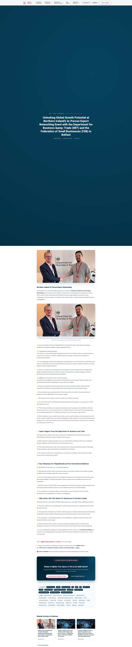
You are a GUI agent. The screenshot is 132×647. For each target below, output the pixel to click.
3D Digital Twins (78, 589)
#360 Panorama (82, 600)
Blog (54, 113)
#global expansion (78, 597)
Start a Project (105, 2)
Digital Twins (86, 587)
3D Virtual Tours (60, 113)
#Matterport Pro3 (42, 605)
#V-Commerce (51, 602)
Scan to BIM (70, 589)
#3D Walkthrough (42, 602)
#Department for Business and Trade (65, 597)
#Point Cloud (81, 602)
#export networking (57, 595)
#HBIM (88, 600)
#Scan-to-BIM (53, 600)
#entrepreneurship (47, 595)
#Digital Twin (68, 602)
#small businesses (52, 597)
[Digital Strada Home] (28, 2)
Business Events (48, 589)
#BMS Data (74, 605)
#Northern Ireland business (68, 595)
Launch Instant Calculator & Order (57, 576)
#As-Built (68, 605)
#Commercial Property (43, 600)
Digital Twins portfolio (47, 541)
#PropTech (60, 600)
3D (80, 587)
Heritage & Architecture (59, 589)
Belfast (58, 587)
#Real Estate (81, 605)
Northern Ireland (66, 587)
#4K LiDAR (75, 602)
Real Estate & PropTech (67, 592)
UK (72, 587)
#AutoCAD (75, 600)
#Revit (85, 597)
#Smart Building (51, 605)
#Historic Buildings (60, 605)
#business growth (43, 597)
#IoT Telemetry (67, 600)
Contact (58, 541)
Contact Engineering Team (77, 576)
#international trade (80, 595)
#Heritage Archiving (60, 602)
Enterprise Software (43, 592)
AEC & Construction (55, 592)
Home (50, 113)
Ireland (41, 589)
